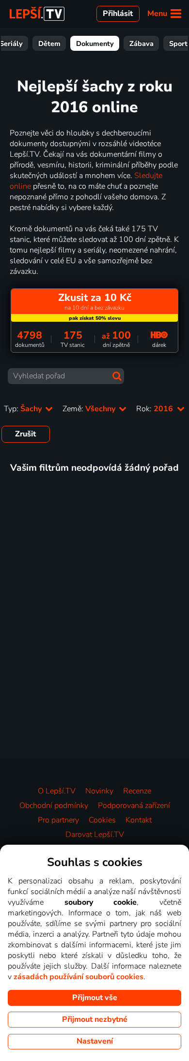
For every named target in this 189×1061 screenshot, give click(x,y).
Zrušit (25, 434)
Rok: (155, 408)
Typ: (24, 408)
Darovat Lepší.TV (94, 834)
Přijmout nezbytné (94, 1019)
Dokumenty (95, 43)
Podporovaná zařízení (134, 805)
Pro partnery (58, 820)
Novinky (99, 791)
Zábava (141, 43)
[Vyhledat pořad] (117, 376)
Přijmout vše (94, 997)
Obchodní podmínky (53, 805)
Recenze (137, 791)
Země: (90, 408)
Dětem (49, 43)
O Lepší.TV (57, 791)
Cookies (102, 820)
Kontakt (139, 820)
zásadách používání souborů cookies (78, 976)
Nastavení (95, 1041)
